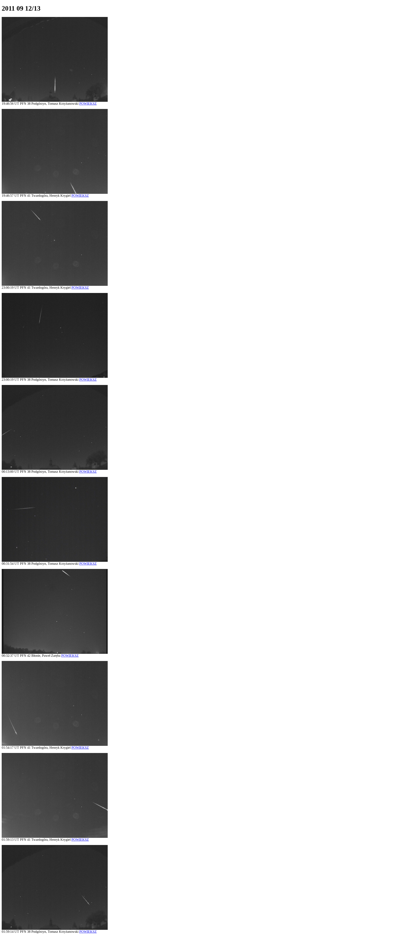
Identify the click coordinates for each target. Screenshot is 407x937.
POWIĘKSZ (88, 103)
